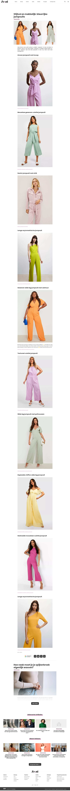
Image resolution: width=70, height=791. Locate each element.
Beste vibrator (59, 776)
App (44, 656)
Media (48, 780)
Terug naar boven (34, 764)
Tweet (38, 656)
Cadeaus (26, 779)
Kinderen (5, 779)
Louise (30, 19)
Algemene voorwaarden (59, 789)
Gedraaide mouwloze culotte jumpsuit (25, 592)
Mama (16, 1)
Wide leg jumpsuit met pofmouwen (25, 471)
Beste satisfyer (59, 780)
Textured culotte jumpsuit (23, 410)
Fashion (27, 1)
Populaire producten (62, 775)
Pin (41, 656)
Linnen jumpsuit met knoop (23, 108)
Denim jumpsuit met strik (23, 226)
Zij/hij (36, 778)
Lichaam (15, 780)
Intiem (37, 780)
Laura (30, 669)
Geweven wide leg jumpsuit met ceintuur (26, 349)
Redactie (46, 789)
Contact (65, 789)
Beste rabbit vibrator (60, 778)
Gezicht (15, 778)
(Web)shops (26, 778)
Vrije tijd (48, 776)
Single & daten (38, 776)
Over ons (49, 789)
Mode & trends (16, 19)
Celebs (48, 779)
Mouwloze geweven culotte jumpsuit (25, 169)
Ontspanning (16, 779)
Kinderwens (5, 776)
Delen (35, 656)
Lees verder (35, 703)
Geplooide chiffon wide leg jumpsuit (25, 531)
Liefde (33, 1)
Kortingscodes (52, 1)
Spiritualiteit (49, 778)
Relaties (37, 779)
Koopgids (45, 1)
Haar (14, 776)
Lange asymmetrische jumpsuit (24, 283)
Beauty (21, 1)
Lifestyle (38, 1)
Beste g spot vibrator (60, 779)
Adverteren (53, 789)
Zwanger (5, 778)
